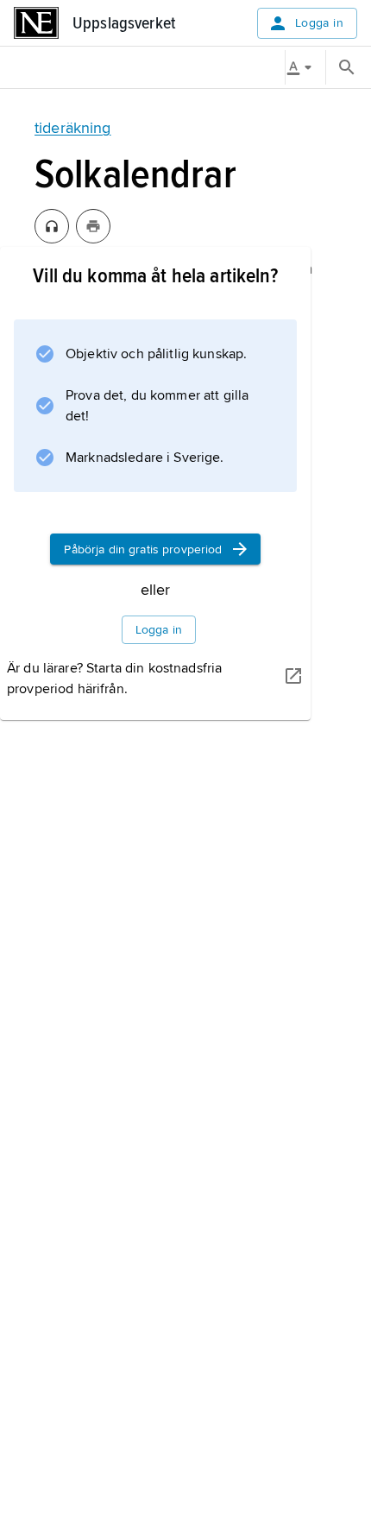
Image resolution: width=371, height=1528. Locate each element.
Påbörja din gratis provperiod (143, 549)
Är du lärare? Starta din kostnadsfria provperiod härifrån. (114, 679)
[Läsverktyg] (305, 67)
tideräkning (73, 127)
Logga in (319, 23)
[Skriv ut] (93, 226)
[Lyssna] (52, 226)
